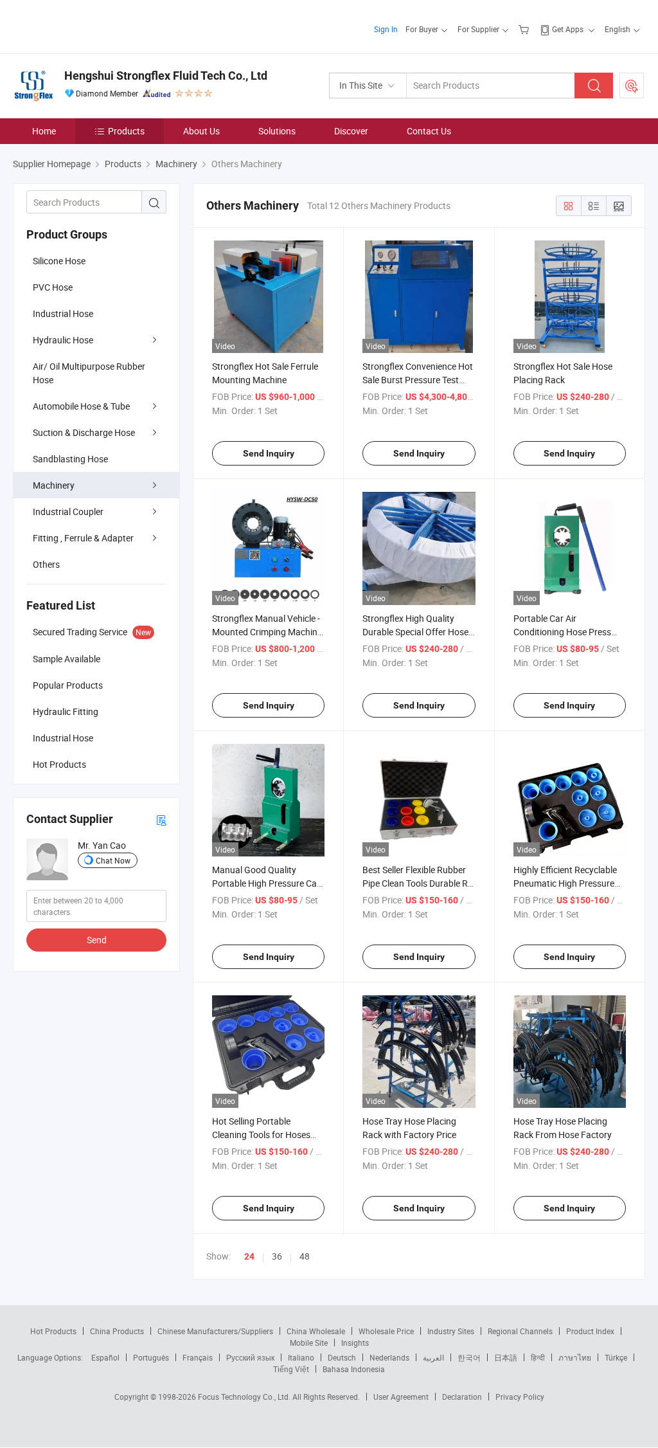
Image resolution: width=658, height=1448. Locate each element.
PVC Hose (53, 287)
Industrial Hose (63, 313)
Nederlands (389, 1357)
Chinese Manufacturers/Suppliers (215, 1331)
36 (277, 1256)
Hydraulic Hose (63, 340)
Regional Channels (520, 1331)
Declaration (462, 1396)
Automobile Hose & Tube (81, 406)
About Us (201, 131)
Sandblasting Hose (70, 459)
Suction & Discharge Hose (84, 432)
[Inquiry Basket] (525, 29)
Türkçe (616, 1357)
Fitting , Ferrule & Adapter (83, 538)
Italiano (301, 1357)
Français (197, 1357)
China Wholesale (316, 1331)
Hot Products (53, 1331)
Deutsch (342, 1357)
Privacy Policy (519, 1396)
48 (304, 1256)
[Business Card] (161, 819)
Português (151, 1357)
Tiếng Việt (291, 1369)
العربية (433, 1357)
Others (46, 564)
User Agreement (401, 1396)
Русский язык (250, 1357)
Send (97, 940)
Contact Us (429, 131)
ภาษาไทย (574, 1357)
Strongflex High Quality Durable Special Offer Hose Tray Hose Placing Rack (415, 631)
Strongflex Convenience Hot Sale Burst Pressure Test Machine (417, 379)
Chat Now (113, 860)
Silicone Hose (59, 261)
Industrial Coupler (68, 511)
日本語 (505, 1357)
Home (44, 131)
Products (126, 131)
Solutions (277, 131)
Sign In (386, 29)
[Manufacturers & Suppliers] (95, 25)
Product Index (590, 1331)
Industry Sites (450, 1331)
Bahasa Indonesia (354, 1369)
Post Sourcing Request (631, 85)
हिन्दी (538, 1357)
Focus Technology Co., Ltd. (245, 1396)
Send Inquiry (268, 453)
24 (249, 1256)
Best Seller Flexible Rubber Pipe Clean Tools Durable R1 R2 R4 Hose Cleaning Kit (417, 883)
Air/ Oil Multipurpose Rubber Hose (89, 373)
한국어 (469, 1357)
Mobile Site (309, 1342)
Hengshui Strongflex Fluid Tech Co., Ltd (165, 75)
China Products (117, 1331)
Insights (355, 1342)
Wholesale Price (386, 1331)
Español (105, 1357)
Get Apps (567, 29)
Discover (351, 131)
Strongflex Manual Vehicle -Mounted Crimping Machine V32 (267, 631)
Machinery (54, 485)
